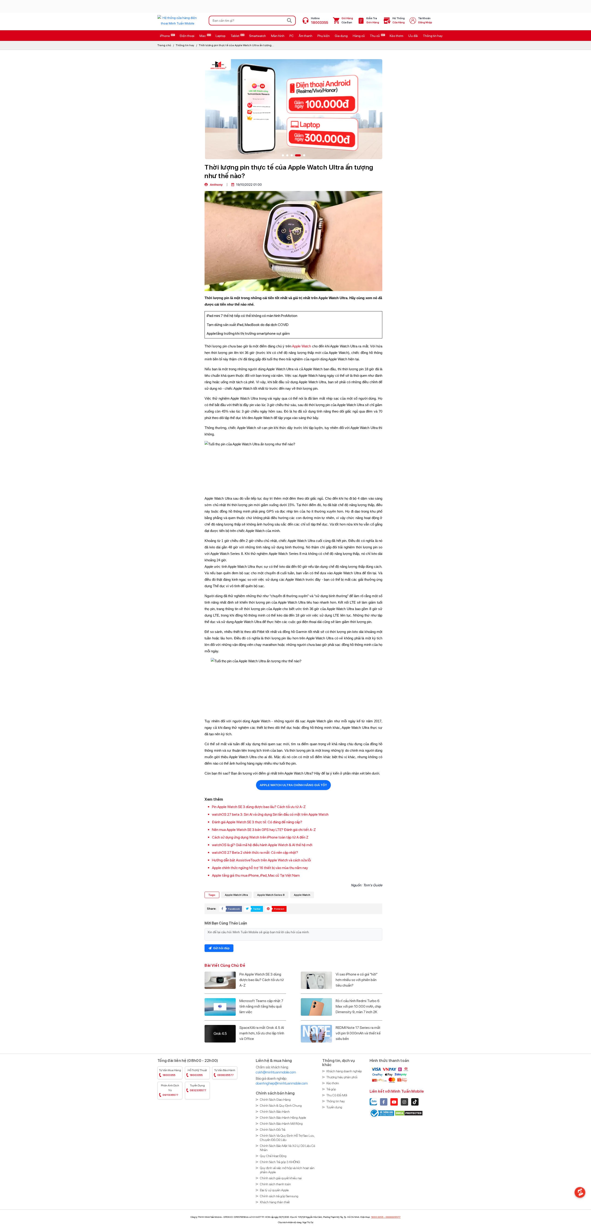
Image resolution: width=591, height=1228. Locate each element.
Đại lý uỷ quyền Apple (274, 1190)
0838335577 (393, 1217)
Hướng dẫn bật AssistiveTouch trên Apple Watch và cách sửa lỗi (261, 860)
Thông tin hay (185, 45)
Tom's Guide (373, 885)
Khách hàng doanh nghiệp (344, 1071)
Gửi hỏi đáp (220, 948)
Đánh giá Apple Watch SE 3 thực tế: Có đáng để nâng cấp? (257, 822)
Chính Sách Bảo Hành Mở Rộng (281, 1123)
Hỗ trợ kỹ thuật (197, 1073)
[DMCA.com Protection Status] (409, 1113)
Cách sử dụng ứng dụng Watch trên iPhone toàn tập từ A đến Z (260, 837)
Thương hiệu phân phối (341, 1077)
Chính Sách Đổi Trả (272, 1129)
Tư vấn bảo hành (224, 1073)
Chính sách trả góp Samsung (279, 1196)
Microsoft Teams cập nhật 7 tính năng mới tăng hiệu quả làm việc (261, 1006)
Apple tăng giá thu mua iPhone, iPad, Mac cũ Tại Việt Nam (256, 875)
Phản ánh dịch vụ (170, 1090)
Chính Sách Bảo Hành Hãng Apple (283, 1117)
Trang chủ (164, 45)
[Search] (289, 20)
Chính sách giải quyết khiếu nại (281, 1178)
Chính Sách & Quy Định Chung (281, 1105)
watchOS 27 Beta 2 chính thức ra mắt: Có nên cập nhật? (255, 852)
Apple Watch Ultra (236, 895)
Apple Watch (301, 346)
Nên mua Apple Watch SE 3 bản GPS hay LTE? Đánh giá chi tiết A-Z (264, 829)
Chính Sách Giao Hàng (275, 1099)
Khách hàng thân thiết (275, 1202)
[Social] (383, 1102)
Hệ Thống (398, 20)
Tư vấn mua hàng (170, 1073)
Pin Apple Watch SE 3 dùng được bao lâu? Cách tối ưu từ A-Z (259, 807)
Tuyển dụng (198, 1088)
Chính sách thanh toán (275, 1184)
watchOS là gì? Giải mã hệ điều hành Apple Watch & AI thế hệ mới (262, 845)
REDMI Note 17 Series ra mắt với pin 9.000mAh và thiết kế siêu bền (358, 1033)
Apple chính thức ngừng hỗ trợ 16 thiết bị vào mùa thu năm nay (260, 868)
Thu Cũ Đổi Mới (336, 1095)
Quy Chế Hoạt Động (273, 1156)
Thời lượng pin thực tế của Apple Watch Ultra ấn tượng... (236, 45)
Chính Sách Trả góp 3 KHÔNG (280, 1162)
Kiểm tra (372, 20)
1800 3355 (377, 1217)
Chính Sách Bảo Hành (275, 1111)
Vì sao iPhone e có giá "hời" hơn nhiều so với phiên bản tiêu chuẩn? (356, 980)
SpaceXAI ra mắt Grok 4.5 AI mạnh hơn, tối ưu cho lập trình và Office (261, 1033)
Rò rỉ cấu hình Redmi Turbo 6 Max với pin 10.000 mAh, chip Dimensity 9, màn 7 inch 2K (358, 1006)
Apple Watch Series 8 (271, 895)
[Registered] (382, 1113)
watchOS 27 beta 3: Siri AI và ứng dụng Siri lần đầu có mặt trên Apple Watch (270, 814)
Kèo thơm (332, 1083)
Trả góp (331, 1089)
